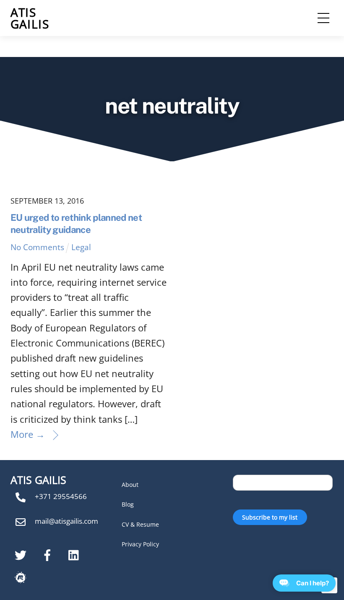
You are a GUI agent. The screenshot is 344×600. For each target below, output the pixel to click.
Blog (128, 504)
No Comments (37, 247)
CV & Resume (140, 524)
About (130, 485)
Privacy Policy (140, 544)
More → (27, 434)
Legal (81, 247)
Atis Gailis (29, 18)
